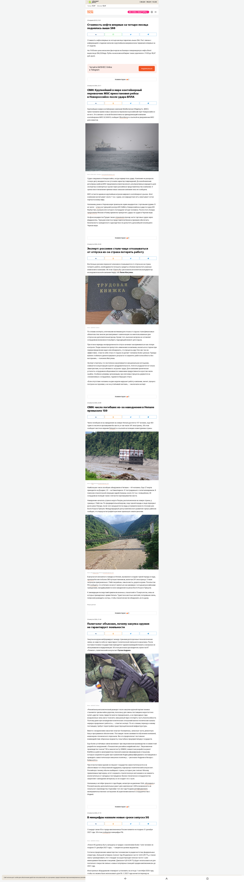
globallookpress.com (108, 572)
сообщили (106, 832)
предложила (92, 213)
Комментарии (122, 79)
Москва (99, 6)
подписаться (146, 68)
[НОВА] (137, 12)
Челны (89, 6)
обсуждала (149, 783)
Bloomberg (124, 117)
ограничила (119, 217)
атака (98, 207)
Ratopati (112, 428)
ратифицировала (141, 789)
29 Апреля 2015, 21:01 (94, 20)
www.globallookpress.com (108, 174)
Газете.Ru (117, 270)
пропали (90, 579)
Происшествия (91, 604)
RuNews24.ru (92, 760)
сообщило (94, 585)
